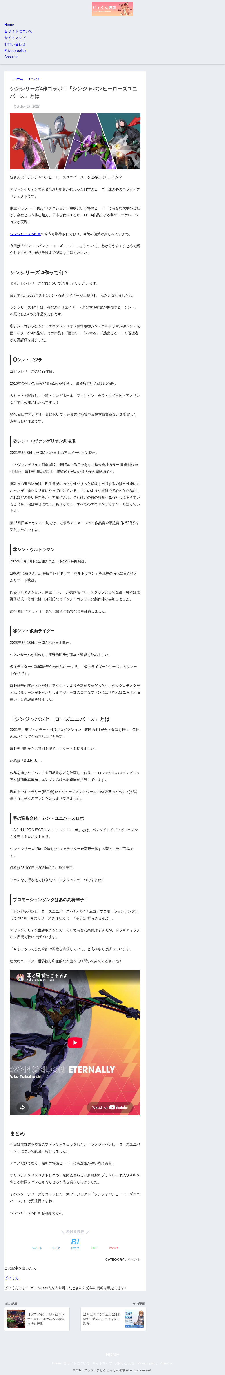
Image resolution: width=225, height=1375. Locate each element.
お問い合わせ (14, 44)
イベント (133, 1259)
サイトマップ (14, 38)
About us (11, 57)
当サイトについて (18, 31)
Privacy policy (15, 50)
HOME (112, 1354)
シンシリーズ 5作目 (25, 234)
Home (9, 25)
